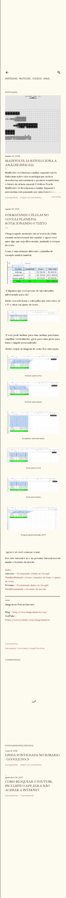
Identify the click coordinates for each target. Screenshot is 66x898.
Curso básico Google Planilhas (30, 648)
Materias (11, 78)
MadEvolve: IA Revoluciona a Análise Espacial (31, 163)
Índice (8, 569)
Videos (37, 78)
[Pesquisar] (59, 72)
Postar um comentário (30, 197)
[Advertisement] (33, 33)
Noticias (25, 78)
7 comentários (26, 795)
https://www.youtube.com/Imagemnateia (27, 619)
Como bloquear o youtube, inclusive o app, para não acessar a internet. (29, 785)
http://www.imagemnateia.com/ (29, 612)
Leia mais (56, 197)
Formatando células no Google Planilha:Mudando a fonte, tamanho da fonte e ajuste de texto (33, 577)
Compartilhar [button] (11, 197)
